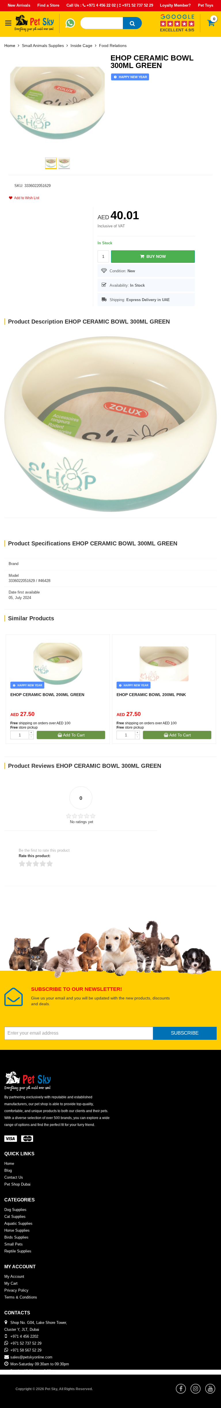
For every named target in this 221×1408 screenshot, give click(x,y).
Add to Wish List (25, 198)
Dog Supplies (15, 1209)
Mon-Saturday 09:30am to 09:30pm (39, 1364)
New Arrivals (19, 5)
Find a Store (48, 5)
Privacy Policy (16, 1290)
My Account (14, 1276)
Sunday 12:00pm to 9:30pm (33, 1371)
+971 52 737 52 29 (137, 5)
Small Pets (13, 1244)
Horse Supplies (17, 1230)
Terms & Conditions (20, 1297)
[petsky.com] (34, 23)
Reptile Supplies (17, 1251)
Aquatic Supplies (18, 1223)
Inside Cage (81, 45)
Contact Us (13, 1177)
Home (9, 45)
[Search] (132, 23)
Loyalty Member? (175, 5)
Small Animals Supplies (43, 45)
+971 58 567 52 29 (25, 1350)
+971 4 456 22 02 (100, 5)
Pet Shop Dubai (17, 1184)
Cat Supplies (15, 1216)
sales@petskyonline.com (31, 1357)
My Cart (11, 1283)
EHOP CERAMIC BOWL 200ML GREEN (47, 694)
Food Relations (113, 45)
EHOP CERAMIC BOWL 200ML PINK (151, 694)
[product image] (57, 103)
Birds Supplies (16, 1237)
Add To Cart (73, 735)
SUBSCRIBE (185, 1033)
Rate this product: (34, 856)
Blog (8, 1170)
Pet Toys (205, 5)
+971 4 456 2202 (24, 1336)
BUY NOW (155, 256)
